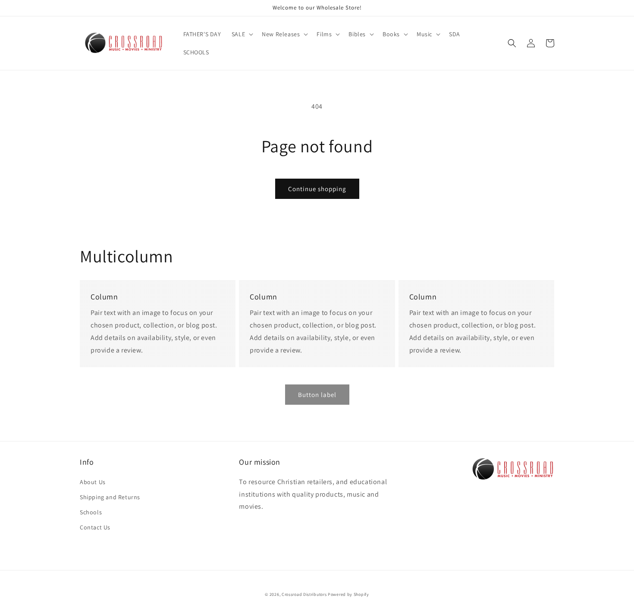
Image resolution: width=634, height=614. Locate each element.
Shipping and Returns (110, 497)
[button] (241, 34)
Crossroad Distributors (304, 594)
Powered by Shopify (348, 594)
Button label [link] (317, 394)
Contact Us (95, 527)
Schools (91, 512)
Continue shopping (317, 189)
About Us (93, 482)
